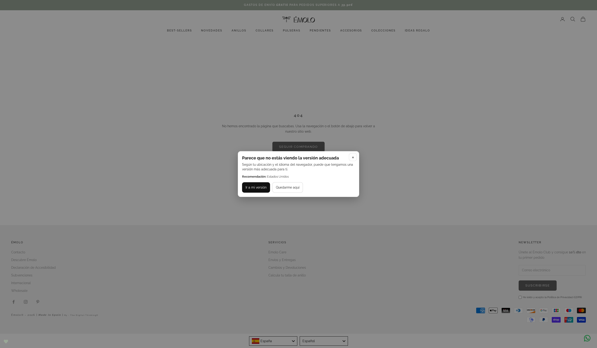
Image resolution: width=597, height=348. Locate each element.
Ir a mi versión (256, 187)
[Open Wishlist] (5, 342)
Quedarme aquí (287, 187)
